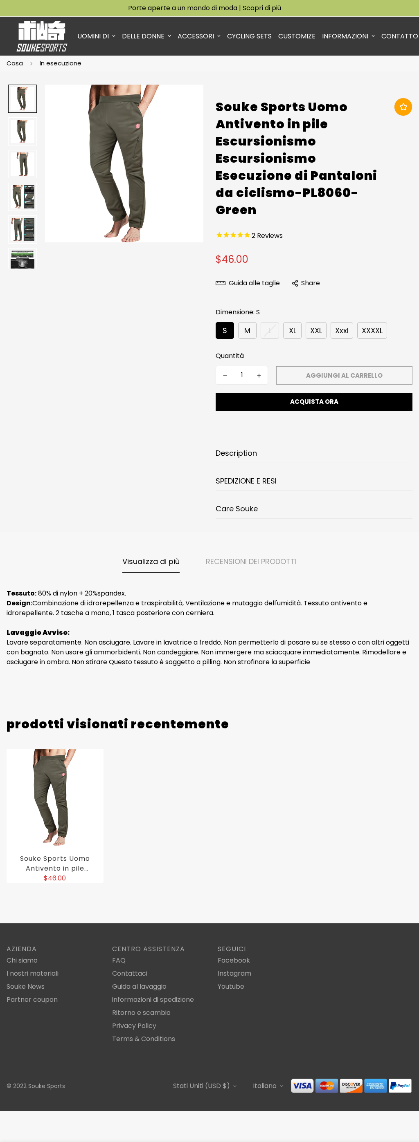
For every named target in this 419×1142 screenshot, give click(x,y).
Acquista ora (314, 401)
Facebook (234, 960)
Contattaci (129, 973)
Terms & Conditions (143, 1038)
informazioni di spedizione (153, 999)
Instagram (234, 973)
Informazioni (345, 36)
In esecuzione (60, 63)
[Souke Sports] (42, 36)
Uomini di (93, 36)
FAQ (119, 960)
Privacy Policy (134, 1025)
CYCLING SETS (249, 36)
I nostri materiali (33, 973)
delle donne (143, 36)
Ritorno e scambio (141, 1012)
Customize (296, 36)
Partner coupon (32, 999)
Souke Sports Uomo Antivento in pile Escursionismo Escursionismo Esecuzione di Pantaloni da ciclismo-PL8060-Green (55, 863)
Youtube (231, 986)
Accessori (196, 36)
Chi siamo (22, 960)
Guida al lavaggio (139, 986)
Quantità (230, 356)
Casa (15, 63)
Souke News (26, 986)
